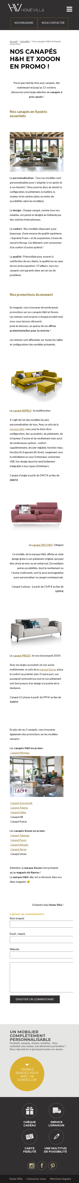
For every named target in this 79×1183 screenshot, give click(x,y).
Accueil (13, 41)
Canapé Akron (18, 849)
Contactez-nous (36, 1178)
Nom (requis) (17, 918)
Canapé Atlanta (19, 807)
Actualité (25, 41)
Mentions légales (60, 1178)
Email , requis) (17, 933)
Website (14, 949)
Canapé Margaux (20, 752)
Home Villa (15, 1178)
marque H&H (17, 429)
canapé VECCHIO (42, 544)
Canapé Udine (18, 812)
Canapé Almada (19, 844)
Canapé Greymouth (21, 803)
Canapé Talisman (19, 835)
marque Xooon (47, 669)
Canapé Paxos (18, 840)
